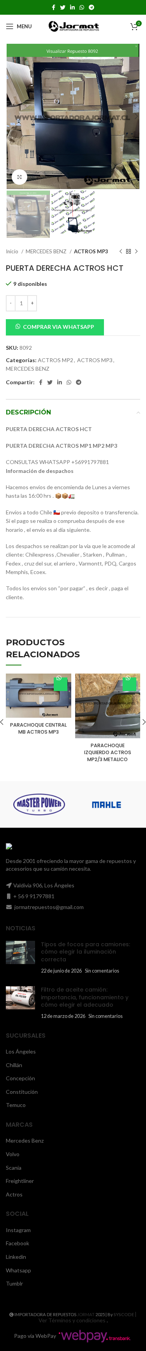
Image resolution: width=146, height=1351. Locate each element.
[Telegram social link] (91, 7)
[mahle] (106, 804)
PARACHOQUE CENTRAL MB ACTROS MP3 (38, 728)
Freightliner (20, 1180)
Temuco (16, 1105)
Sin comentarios (102, 971)
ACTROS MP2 (55, 360)
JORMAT (86, 1314)
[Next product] (136, 251)
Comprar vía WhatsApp (60, 684)
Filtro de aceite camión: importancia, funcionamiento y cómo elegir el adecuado (84, 997)
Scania (13, 1167)
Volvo (12, 1154)
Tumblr (14, 1283)
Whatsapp (18, 1270)
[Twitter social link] (63, 7)
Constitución (22, 1091)
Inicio (12, 251)
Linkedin (16, 1256)
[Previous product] (121, 251)
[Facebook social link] (53, 7)
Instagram (18, 1230)
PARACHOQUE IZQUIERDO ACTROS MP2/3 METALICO (107, 752)
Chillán (14, 1065)
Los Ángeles (21, 1051)
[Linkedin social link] (72, 7)
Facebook (17, 1243)
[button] (55, 326)
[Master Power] (38, 804)
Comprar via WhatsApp (58, 326)
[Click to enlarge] (19, 177)
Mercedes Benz (25, 1140)
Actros (14, 1194)
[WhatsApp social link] (81, 7)
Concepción (20, 1078)
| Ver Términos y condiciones (88, 1317)
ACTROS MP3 (91, 251)
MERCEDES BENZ (47, 251)
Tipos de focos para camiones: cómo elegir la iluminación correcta (85, 951)
